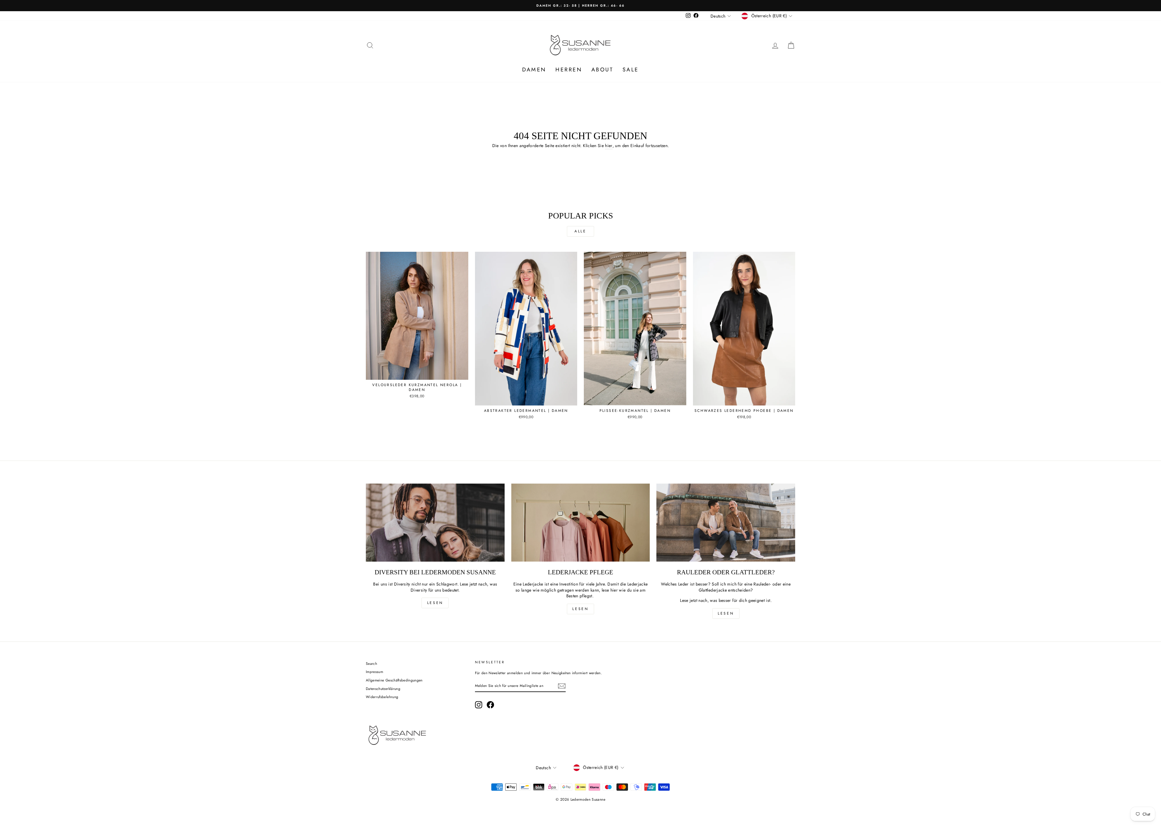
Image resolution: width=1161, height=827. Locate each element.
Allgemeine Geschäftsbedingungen (394, 680)
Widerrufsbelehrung (382, 696)
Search (371, 663)
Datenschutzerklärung (383, 688)
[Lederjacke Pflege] (580, 523)
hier (608, 146)
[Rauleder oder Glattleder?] (725, 523)
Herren (568, 70)
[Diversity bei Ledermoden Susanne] (435, 523)
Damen (534, 70)
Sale (631, 70)
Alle (580, 231)
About (602, 70)
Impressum (374, 671)
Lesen (435, 602)
